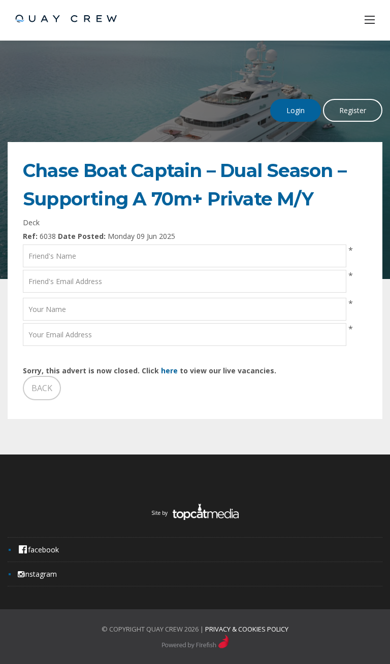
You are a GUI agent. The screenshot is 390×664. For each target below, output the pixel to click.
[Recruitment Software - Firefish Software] (195, 645)
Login (295, 110)
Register (352, 110)
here (169, 370)
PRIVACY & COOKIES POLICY (246, 629)
